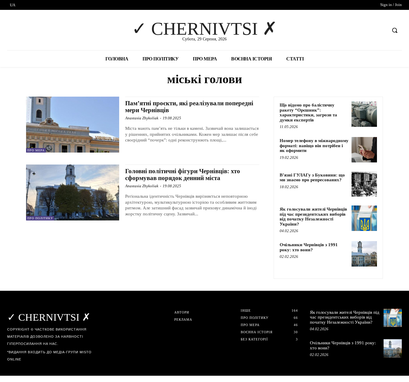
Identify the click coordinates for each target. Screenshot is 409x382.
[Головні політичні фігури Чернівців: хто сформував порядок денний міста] (72, 192)
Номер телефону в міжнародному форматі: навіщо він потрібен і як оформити (314, 145)
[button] (394, 30)
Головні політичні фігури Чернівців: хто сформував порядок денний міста (182, 175)
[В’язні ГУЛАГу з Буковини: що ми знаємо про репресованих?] (364, 184)
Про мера (36, 150)
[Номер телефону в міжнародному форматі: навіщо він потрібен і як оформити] (364, 149)
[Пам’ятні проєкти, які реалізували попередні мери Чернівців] (72, 125)
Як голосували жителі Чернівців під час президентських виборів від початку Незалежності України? (313, 216)
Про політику (40, 218)
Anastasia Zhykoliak (141, 118)
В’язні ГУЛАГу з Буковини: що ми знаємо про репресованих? (312, 177)
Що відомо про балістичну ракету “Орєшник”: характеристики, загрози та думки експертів (308, 112)
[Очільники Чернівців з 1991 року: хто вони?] (364, 254)
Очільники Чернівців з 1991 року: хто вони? (309, 247)
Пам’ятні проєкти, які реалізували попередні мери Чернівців (189, 107)
